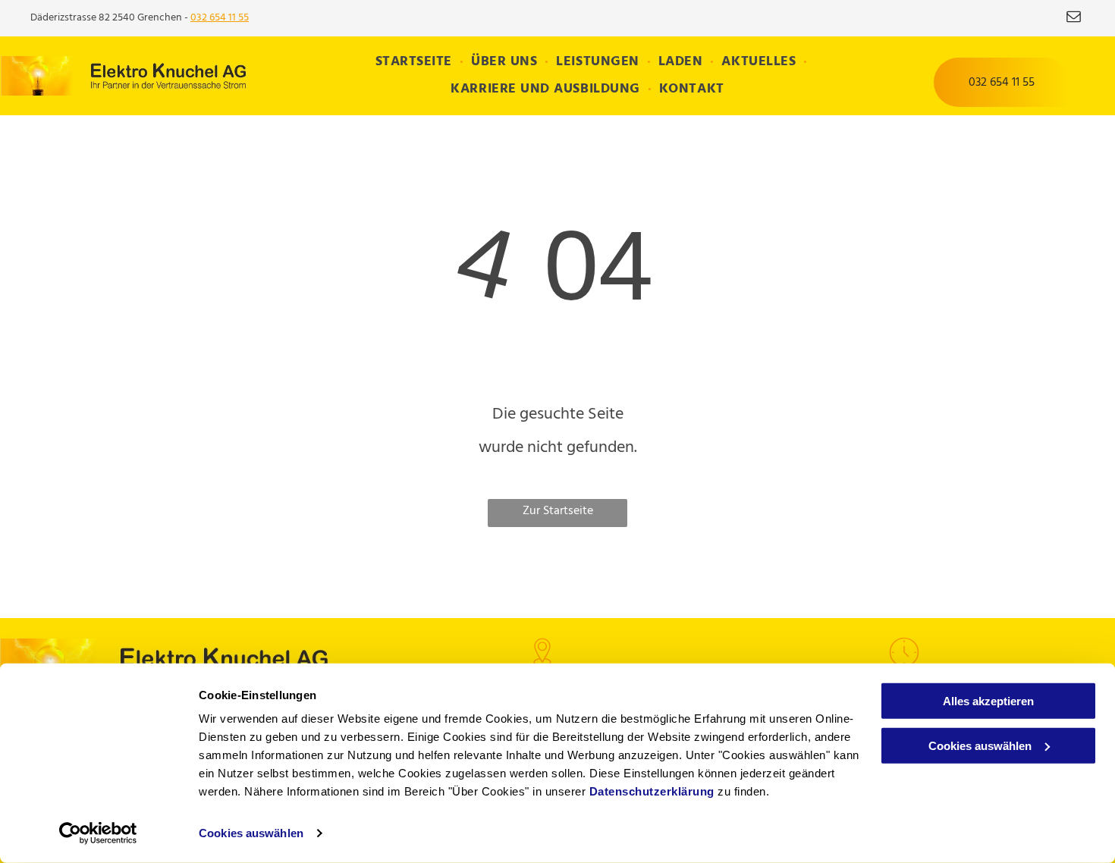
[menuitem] (415, 62)
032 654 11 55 (219, 18)
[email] (1074, 18)
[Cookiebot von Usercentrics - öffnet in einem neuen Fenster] (98, 833)
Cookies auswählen (251, 833)
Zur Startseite (558, 511)
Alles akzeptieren (988, 701)
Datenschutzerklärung (652, 791)
